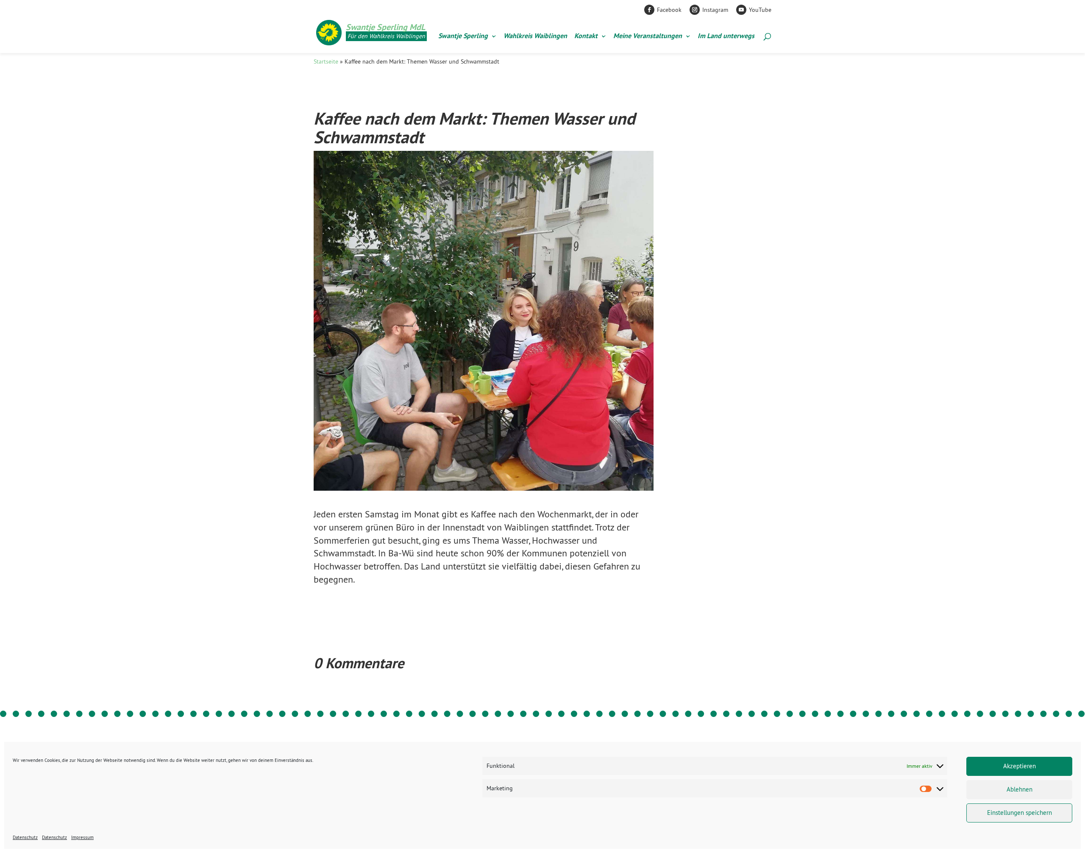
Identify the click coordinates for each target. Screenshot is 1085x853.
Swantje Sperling (463, 36)
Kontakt (586, 36)
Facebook (669, 10)
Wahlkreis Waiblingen (535, 36)
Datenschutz (25, 837)
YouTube (760, 10)
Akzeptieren (1019, 766)
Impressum (82, 837)
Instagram (715, 10)
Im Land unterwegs (726, 36)
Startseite (326, 61)
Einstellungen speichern (1019, 813)
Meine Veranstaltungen (647, 36)
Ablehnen (1019, 789)
